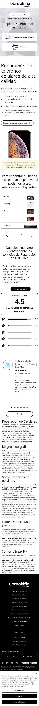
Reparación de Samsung (19, 598)
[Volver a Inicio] (22, 4)
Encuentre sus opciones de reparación (17, 123)
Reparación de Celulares (19, 606)
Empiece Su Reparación (19, 591)
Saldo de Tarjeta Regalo (19, 645)
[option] (19, 377)
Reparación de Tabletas (19, 610)
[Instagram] (18, 663)
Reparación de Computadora (19, 614)
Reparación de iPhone (19, 595)
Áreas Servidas (19, 632)
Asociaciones (19, 625)
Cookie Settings (19, 690)
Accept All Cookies (19, 702)
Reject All (19, 696)
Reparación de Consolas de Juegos (19, 617)
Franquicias (19, 629)
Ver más (19, 234)
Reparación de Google (19, 602)
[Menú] (3, 4)
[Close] (36, 673)
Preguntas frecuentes (19, 641)
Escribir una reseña (20, 289)
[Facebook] (3, 663)
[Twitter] (7, 663)
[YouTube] (13, 663)
